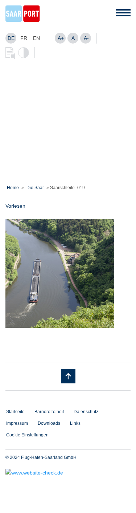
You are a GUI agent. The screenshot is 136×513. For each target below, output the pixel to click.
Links (75, 423)
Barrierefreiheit (49, 411)
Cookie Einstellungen (27, 434)
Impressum (17, 423)
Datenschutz (86, 411)
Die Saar (35, 187)
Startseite (15, 411)
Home (13, 187)
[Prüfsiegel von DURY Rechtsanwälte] (68, 473)
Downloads (49, 423)
